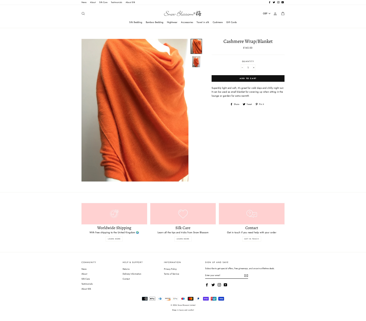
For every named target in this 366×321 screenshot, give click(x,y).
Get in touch (251, 239)
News (84, 2)
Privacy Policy (170, 269)
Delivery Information (132, 273)
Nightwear (172, 22)
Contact (126, 278)
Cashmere (218, 22)
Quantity (248, 61)
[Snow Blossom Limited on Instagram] (219, 285)
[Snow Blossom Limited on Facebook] (207, 285)
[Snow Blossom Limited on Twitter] (213, 285)
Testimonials (116, 2)
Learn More (114, 239)
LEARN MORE (183, 239)
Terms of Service (171, 273)
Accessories (187, 22)
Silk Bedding (135, 22)
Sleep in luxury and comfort (183, 310)
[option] (135, 110)
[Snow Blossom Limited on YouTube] (225, 285)
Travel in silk (203, 22)
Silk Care (103, 2)
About (93, 2)
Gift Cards (231, 22)
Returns (126, 269)
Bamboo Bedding (154, 22)
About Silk (130, 2)
